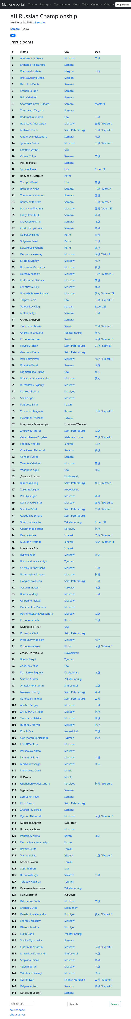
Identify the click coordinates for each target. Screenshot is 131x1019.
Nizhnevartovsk (73, 437)
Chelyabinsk (71, 672)
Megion (69, 71)
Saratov (69, 450)
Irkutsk (68, 855)
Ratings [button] (45, 4)
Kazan (68, 404)
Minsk (68, 770)
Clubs (76, 4)
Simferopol (71, 685)
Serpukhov (70, 907)
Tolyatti (68, 417)
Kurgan (68, 306)
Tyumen (69, 561)
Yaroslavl (69, 587)
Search (115, 1004)
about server (17, 1014)
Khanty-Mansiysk (74, 979)
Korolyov (69, 391)
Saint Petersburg (74, 130)
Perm (67, 176)
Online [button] (95, 4)
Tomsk (68, 849)
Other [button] (108, 4)
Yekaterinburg (73, 332)
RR (13, 35)
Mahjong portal (13, 4)
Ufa (66, 117)
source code (17, 1010)
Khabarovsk (71, 476)
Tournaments (62, 4)
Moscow (69, 58)
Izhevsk (68, 444)
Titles (85, 4)
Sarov (67, 326)
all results (39, 22)
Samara (15, 29)
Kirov (67, 620)
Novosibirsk (71, 489)
